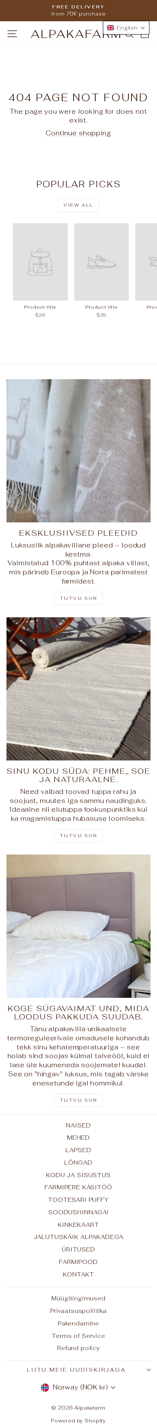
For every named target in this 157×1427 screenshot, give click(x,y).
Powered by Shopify (78, 1421)
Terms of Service (78, 1335)
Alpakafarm (76, 34)
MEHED (78, 1137)
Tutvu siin (78, 598)
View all (78, 205)
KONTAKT (78, 1274)
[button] (126, 27)
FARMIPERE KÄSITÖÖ (78, 1187)
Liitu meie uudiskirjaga (76, 1369)
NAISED (78, 1125)
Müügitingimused (78, 1298)
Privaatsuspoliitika (78, 1310)
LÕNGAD (78, 1162)
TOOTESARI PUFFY (78, 1199)
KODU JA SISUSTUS (78, 1175)
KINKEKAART (78, 1224)
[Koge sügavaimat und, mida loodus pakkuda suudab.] (78, 926)
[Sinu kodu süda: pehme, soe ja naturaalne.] (78, 689)
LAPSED (78, 1150)
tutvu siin (78, 1100)
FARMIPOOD (78, 1261)
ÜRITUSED (78, 1249)
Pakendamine (78, 1323)
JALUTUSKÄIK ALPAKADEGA (79, 1236)
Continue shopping (78, 133)
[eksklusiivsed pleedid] (78, 450)
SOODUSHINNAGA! (78, 1212)
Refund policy (78, 1348)
